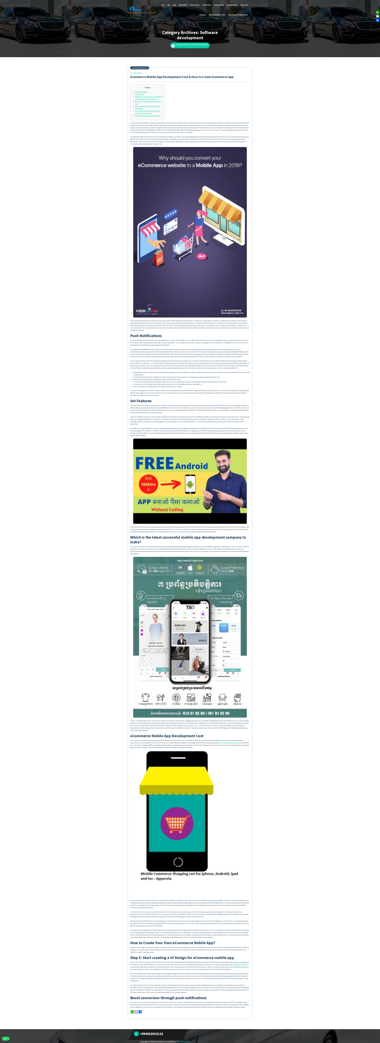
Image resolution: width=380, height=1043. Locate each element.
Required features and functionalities (147, 116)
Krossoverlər (219, 5)
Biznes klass (195, 5)
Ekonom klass (232, 5)
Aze (163, 5)
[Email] (378, 16)
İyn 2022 (133, 73)
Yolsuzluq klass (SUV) (217, 15)
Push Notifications (141, 92)
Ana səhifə (183, 5)
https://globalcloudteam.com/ (229, 743)
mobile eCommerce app (241, 965)
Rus (168, 5)
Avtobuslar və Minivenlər (238, 15)
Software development (140, 68)
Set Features (139, 94)
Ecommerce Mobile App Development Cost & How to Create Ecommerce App (182, 77)
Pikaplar (203, 15)
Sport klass (206, 5)
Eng (174, 5)
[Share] (378, 20)
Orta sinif (244, 5)
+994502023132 (151, 1034)
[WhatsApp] (378, 12)
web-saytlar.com (183, 1041)
